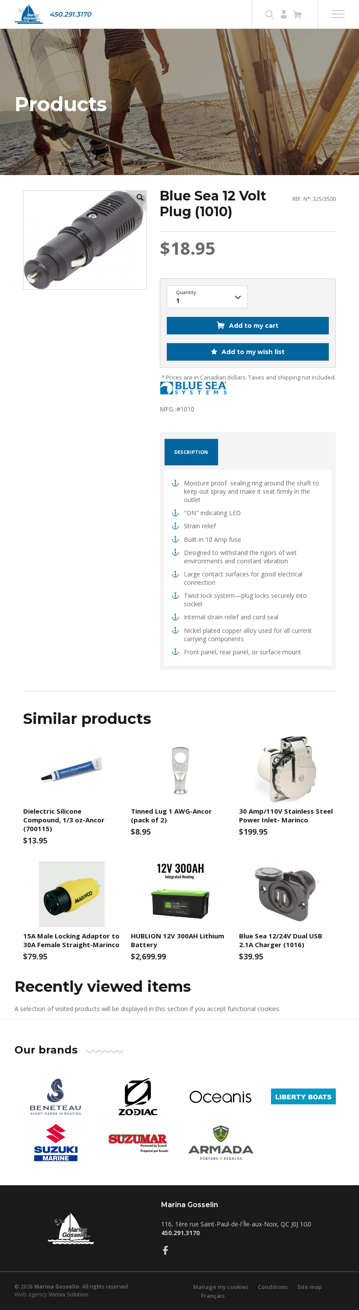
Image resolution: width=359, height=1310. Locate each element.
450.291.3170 (70, 14)
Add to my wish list (252, 352)
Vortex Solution (68, 1294)
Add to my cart (253, 326)
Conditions (273, 1287)
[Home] (28, 14)
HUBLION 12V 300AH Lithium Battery (177, 940)
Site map (309, 1287)
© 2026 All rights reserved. (71, 1286)
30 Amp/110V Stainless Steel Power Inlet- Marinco (286, 815)
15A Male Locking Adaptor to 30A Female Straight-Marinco (71, 940)
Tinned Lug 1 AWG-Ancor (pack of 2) (171, 815)
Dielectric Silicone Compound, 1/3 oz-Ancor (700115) (64, 820)
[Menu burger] (338, 14)
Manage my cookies (220, 1287)
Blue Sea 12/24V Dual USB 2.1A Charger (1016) (280, 940)
